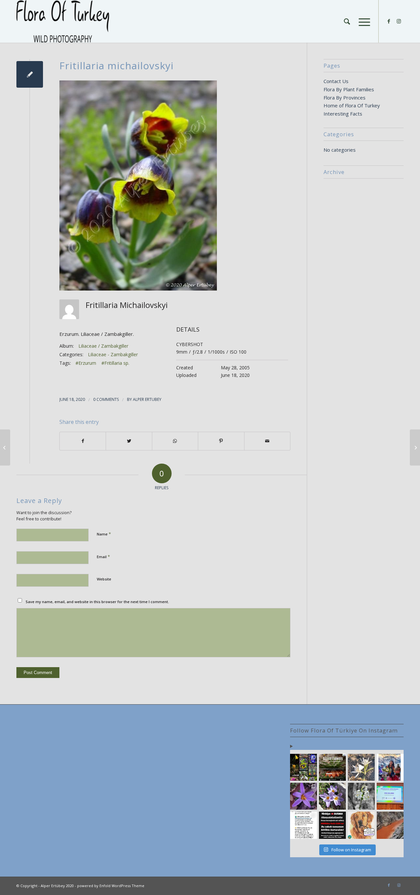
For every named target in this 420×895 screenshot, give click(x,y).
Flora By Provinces (345, 97)
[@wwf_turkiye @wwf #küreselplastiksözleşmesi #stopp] (303, 825)
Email (103, 556)
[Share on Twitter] (129, 441)
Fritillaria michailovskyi (116, 65)
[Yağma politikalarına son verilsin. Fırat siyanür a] (390, 825)
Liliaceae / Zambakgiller (103, 346)
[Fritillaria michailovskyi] (29, 74)
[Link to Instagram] (399, 21)
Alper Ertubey (147, 399)
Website (104, 579)
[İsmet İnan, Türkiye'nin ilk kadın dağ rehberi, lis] (390, 767)
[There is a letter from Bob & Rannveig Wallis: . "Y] (303, 767)
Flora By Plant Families (349, 89)
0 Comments (106, 399)
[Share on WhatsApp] (175, 441)
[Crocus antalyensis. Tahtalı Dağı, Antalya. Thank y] (303, 796)
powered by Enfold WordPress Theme (110, 885)
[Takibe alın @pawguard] (332, 825)
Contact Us (336, 81)
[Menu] (362, 21)
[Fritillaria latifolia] (5, 447)
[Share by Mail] (267, 441)
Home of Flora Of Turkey (352, 105)
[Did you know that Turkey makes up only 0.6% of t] (332, 767)
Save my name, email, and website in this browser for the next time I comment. (97, 601)
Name (104, 534)
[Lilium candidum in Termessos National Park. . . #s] (361, 796)
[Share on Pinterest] (221, 441)
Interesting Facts (343, 113)
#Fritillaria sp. (115, 363)
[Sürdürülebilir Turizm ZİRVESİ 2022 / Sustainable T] (390, 796)
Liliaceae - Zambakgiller (113, 354)
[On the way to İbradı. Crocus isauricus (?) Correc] (332, 796)
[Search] (347, 21)
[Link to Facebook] (389, 21)
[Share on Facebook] (83, 441)
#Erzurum (85, 363)
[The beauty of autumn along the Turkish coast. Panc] (361, 767)
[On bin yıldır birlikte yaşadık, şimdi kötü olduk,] (361, 825)
